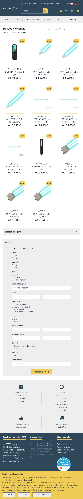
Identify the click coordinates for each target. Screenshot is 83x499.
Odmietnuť (24, 494)
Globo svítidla (62, 444)
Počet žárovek (17, 326)
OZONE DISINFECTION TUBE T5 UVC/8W (41, 72)
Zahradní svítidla (63, 447)
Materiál (15, 262)
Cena (14, 293)
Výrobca (15, 353)
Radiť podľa (52, 29)
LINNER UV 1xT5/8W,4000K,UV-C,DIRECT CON (14, 166)
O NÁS (17, 19)
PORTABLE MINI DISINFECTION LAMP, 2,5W (14, 72)
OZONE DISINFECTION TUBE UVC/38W (14, 214)
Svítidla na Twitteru (11, 455)
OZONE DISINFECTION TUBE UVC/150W (41, 214)
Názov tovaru (17, 360)
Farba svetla (17, 301)
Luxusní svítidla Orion (65, 450)
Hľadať (45, 10)
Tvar (13, 316)
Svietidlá (5, 32)
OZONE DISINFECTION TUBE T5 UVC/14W (68, 72)
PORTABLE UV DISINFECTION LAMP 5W (41, 166)
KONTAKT (73, 19)
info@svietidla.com (51, 3)
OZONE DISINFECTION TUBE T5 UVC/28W (14, 119)
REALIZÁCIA (60, 19)
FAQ (48, 19)
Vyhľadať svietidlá (41, 372)
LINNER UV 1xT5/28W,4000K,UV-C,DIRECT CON (68, 119)
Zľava (14, 272)
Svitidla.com (62, 452)
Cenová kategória (19, 284)
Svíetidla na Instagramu (12, 452)
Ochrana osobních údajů (13, 458)
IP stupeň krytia (18, 334)
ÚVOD (7, 19)
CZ (68, 4)
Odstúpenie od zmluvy (12, 461)
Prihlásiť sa (68, 11)
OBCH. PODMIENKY (33, 19)
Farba (14, 253)
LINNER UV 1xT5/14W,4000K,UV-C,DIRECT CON (41, 119)
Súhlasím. (9, 494)
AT (79, 4)
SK (71, 4)
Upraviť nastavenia (42, 494)
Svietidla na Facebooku (15, 450)
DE (75, 4)
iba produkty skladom (24, 249)
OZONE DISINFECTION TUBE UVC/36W (68, 166)
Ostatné (15, 343)
